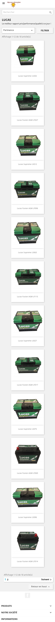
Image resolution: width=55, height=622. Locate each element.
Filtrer (45, 30)
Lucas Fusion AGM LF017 (27, 385)
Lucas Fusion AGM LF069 (27, 473)
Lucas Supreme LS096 (27, 517)
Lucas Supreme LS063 (27, 252)
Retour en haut (40, 586)
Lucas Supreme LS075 (27, 429)
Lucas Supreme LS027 (27, 340)
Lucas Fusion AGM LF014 (27, 561)
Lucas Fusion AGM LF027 (27, 120)
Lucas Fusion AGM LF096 (27, 208)
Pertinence (18, 30)
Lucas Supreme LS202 (27, 76)
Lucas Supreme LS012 (27, 164)
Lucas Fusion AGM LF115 (27, 296)
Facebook (27, 595)
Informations (9, 619)
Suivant (46, 579)
